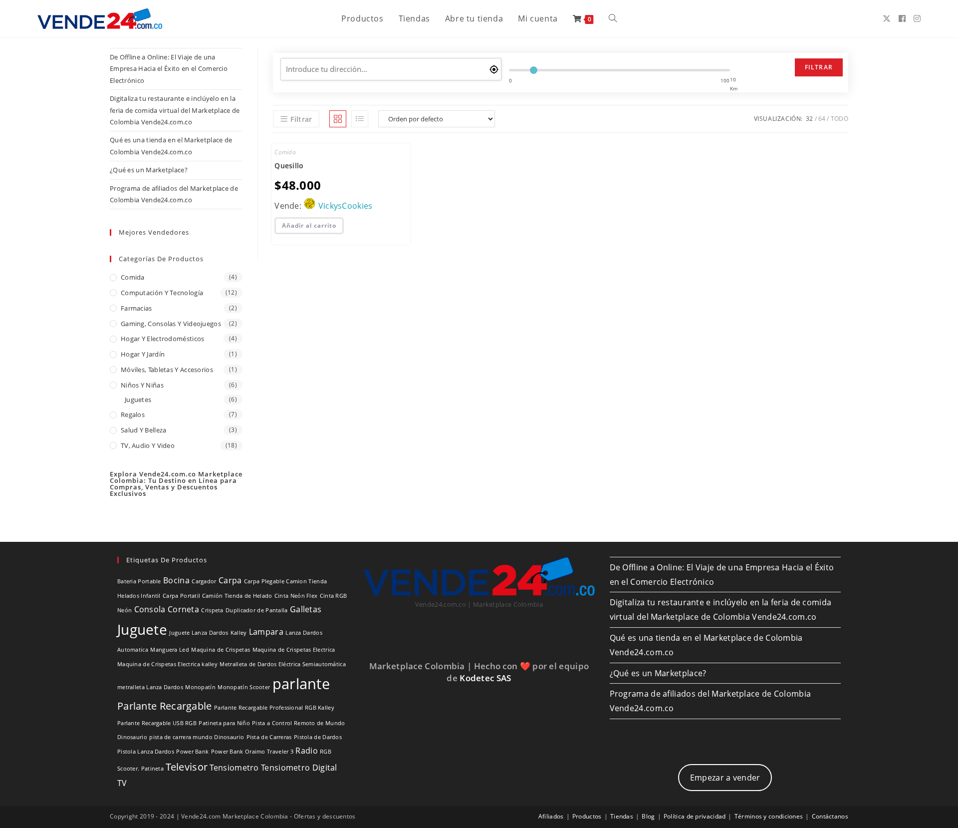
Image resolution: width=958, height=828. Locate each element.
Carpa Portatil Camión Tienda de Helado (217, 595)
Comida (133, 277)
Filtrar (819, 67)
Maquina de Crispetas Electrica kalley (167, 664)
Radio (306, 750)
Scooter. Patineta (140, 768)
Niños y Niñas (142, 385)
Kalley (239, 632)
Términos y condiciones (768, 816)
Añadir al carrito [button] (309, 225)
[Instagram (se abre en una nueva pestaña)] (917, 18)
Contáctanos (830, 816)
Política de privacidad (695, 816)
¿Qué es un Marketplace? (149, 169)
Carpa (230, 580)
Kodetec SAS (485, 678)
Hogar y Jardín (143, 354)
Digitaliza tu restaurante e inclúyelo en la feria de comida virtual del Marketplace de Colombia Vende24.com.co (175, 110)
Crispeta (212, 610)
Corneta (183, 609)
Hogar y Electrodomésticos (163, 338)
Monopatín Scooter (244, 687)
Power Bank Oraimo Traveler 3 (252, 751)
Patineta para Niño (224, 723)
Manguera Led (169, 649)
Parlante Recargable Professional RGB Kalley (274, 707)
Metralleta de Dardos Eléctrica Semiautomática (283, 664)
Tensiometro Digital (299, 767)
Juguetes (138, 399)
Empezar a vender (725, 777)
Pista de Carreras (269, 737)
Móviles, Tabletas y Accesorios (167, 369)
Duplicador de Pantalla (257, 610)
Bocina (176, 580)
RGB (325, 751)
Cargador (204, 581)
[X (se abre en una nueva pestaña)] (887, 18)
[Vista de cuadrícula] (337, 118)
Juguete (142, 629)
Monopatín (200, 687)
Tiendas (621, 816)
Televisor (187, 767)
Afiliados (551, 816)
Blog (648, 816)
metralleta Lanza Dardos (150, 687)
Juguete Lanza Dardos (198, 632)
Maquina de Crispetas (220, 649)
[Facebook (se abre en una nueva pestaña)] (902, 18)
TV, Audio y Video (148, 445)
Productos (587, 816)
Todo (839, 118)
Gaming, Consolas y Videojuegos (171, 323)
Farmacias (136, 308)
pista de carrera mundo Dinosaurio (196, 737)
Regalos (133, 414)
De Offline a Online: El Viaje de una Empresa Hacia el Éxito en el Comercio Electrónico (169, 68)
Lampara (266, 631)
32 (809, 118)
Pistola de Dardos (318, 737)
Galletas (305, 609)
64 (822, 118)
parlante (301, 684)
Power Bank (192, 751)
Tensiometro (234, 767)
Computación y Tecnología (162, 292)
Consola (150, 609)
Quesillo (288, 165)
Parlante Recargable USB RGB (157, 723)
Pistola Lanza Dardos (145, 751)
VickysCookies (345, 206)
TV (122, 783)
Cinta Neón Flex (296, 595)
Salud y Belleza (144, 429)
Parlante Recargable (164, 706)
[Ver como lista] (359, 118)
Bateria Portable (139, 581)
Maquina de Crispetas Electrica (293, 649)
